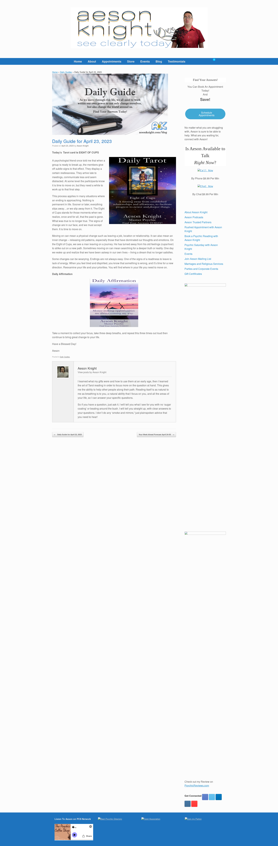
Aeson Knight (82, 145)
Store (130, 61)
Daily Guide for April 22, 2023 (68, 434)
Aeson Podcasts (194, 217)
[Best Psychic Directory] (110, 818)
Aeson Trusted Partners (198, 222)
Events (145, 61)
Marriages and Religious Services (204, 264)
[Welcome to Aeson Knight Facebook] (205, 797)
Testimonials (176, 61)
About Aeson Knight (196, 212)
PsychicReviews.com (197, 785)
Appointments (111, 61)
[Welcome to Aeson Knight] (139, 27)
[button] (221, 61)
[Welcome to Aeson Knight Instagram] (188, 804)
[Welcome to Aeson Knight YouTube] (194, 804)
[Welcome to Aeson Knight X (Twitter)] (212, 797)
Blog (159, 61)
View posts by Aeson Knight (92, 372)
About (92, 61)
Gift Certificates (193, 274)
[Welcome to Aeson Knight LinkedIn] (219, 797)
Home (78, 61)
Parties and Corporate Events (201, 269)
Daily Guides (66, 71)
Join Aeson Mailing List (198, 259)
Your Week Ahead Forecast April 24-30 (156, 434)
